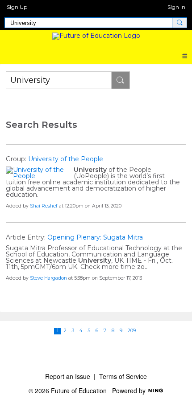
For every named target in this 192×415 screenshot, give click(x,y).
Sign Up (17, 7)
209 (132, 331)
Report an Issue (67, 376)
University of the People (65, 159)
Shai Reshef (44, 206)
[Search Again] (120, 80)
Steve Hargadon (48, 278)
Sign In (176, 7)
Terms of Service (123, 376)
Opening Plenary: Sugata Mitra (95, 237)
